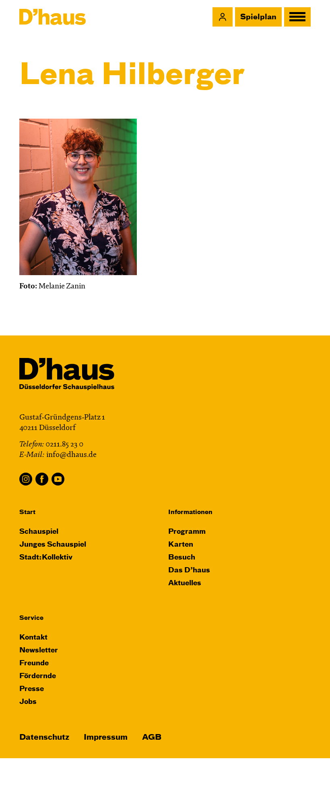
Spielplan (258, 17)
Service (31, 618)
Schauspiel (38, 532)
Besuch (181, 557)
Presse (31, 689)
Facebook (41, 479)
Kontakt (33, 637)
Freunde (34, 663)
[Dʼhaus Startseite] (52, 17)
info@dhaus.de (71, 455)
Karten (180, 544)
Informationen (190, 512)
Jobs (28, 702)
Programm (187, 532)
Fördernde (37, 676)
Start (27, 512)
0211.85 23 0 (64, 444)
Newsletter (38, 650)
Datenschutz (44, 737)
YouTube (58, 479)
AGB (151, 737)
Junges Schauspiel (52, 544)
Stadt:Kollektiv (45, 557)
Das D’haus (189, 570)
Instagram (25, 479)
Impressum (106, 737)
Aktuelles (184, 583)
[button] (222, 17)
